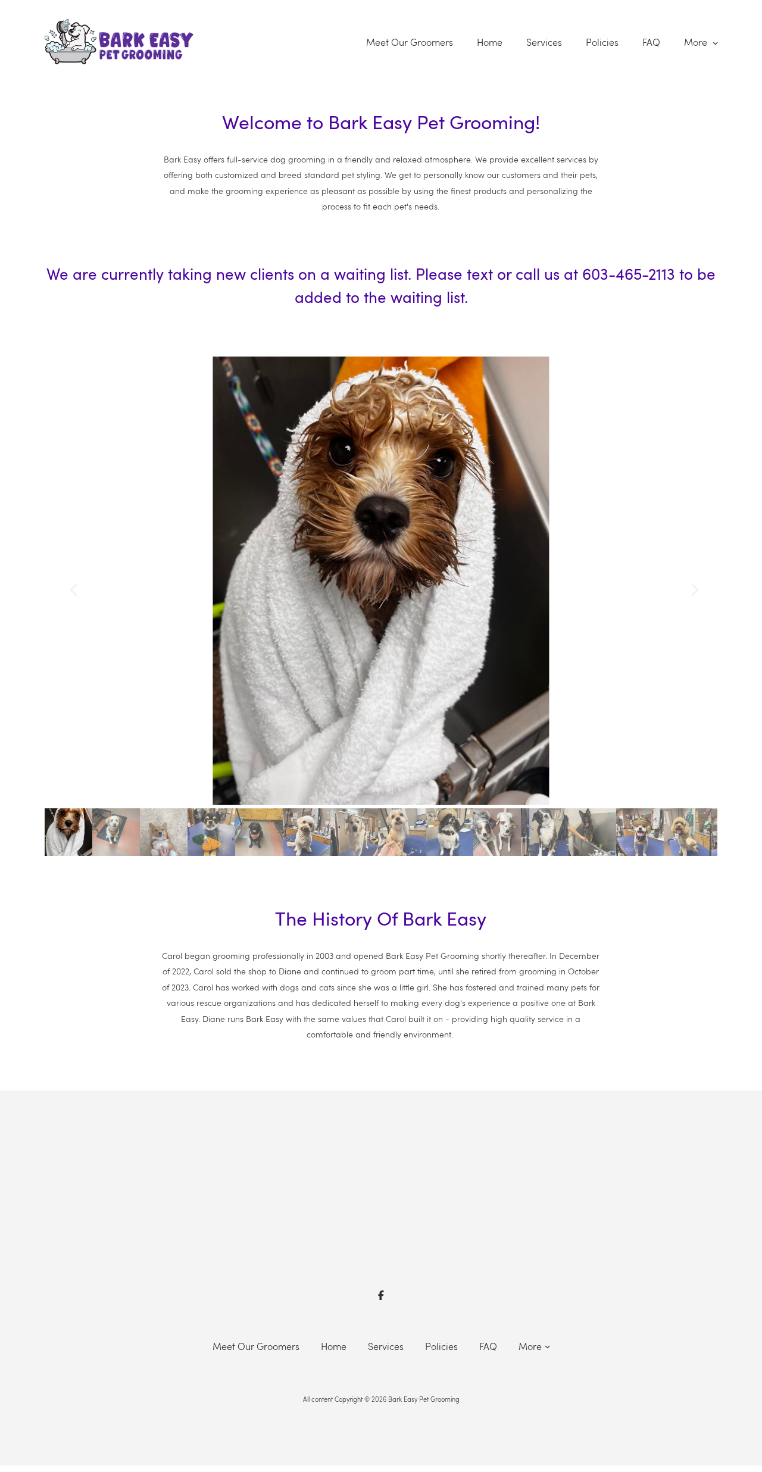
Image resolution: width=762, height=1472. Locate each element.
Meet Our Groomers (409, 42)
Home (489, 42)
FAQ (651, 42)
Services (544, 42)
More (697, 42)
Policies (602, 42)
